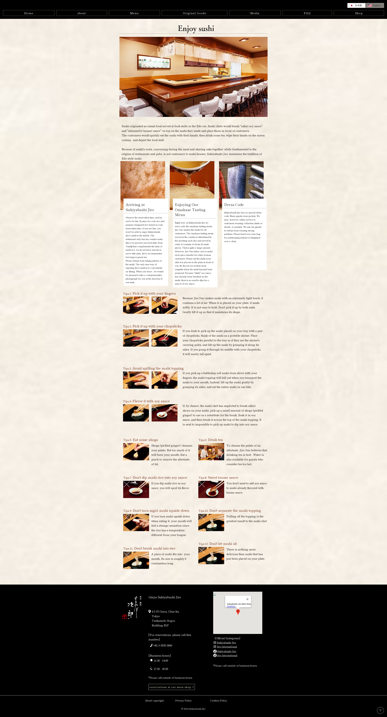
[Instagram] (214, 642)
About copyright (154, 700)
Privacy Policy (183, 700)
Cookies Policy (218, 700)
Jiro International (227, 646)
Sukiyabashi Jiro (226, 642)
